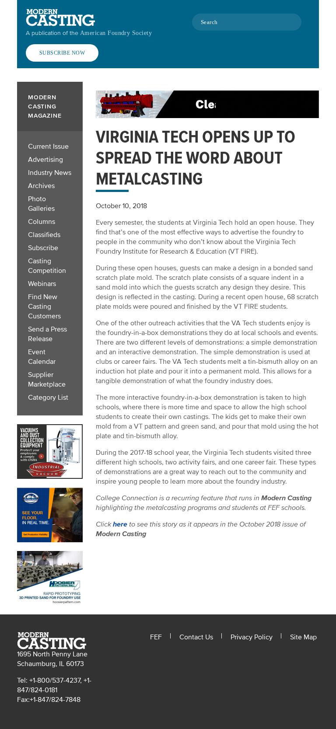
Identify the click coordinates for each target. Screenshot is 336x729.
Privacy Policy (252, 637)
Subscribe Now (62, 53)
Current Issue (48, 146)
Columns (41, 221)
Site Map (303, 637)
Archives (41, 185)
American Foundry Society (116, 33)
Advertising (45, 159)
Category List (48, 397)
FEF (156, 637)
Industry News (49, 172)
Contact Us (196, 637)
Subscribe (43, 248)
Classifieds (44, 234)
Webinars (42, 283)
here (120, 524)
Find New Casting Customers (44, 307)
